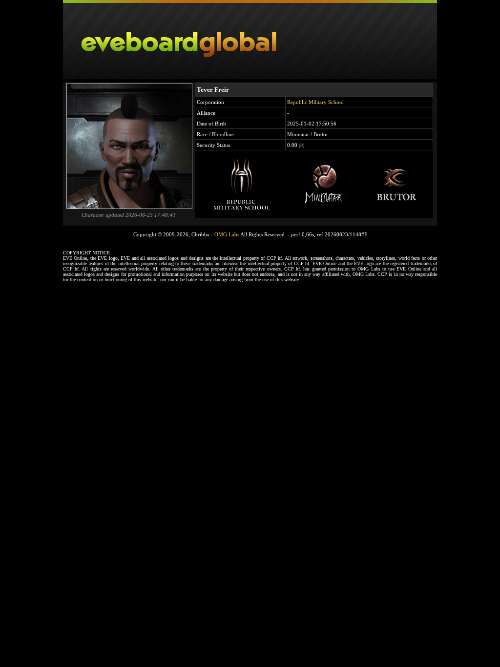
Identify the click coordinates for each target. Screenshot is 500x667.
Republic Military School (315, 102)
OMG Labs (226, 234)
